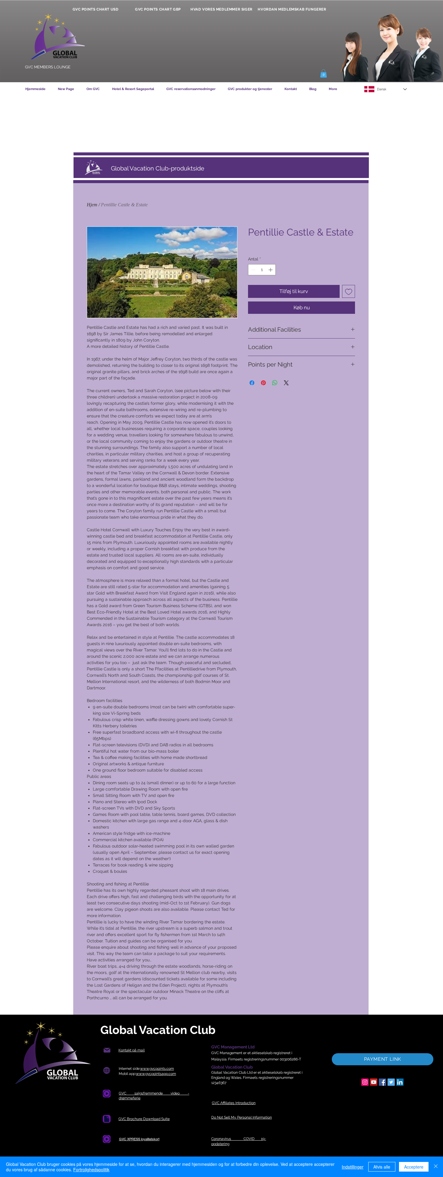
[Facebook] (382, 1082)
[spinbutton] (261, 269)
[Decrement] (252, 269)
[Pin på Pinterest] (263, 382)
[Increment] (271, 269)
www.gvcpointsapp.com (156, 1074)
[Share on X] (286, 382)
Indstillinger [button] (352, 1167)
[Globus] (106, 1070)
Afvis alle (381, 1167)
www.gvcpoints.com (157, 1068)
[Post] (107, 1050)
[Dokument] (107, 1119)
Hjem (92, 204)
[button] (323, 73)
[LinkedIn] (400, 1082)
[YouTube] (373, 1082)
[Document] (107, 1093)
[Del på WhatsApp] (274, 382)
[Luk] (435, 1166)
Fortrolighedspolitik (91, 1169)
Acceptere (413, 1167)
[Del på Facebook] (252, 382)
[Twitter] (391, 1082)
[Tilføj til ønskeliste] (348, 291)
